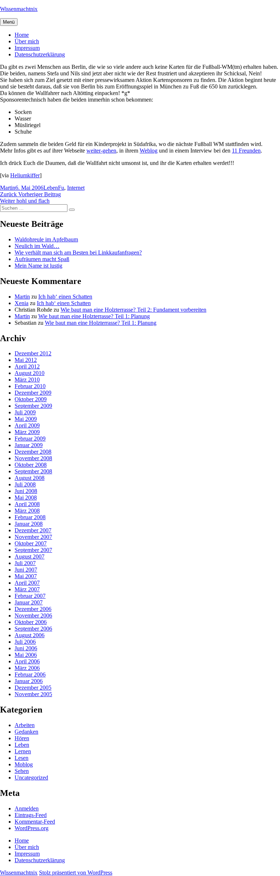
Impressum (27, 48)
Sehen (22, 771)
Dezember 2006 (33, 609)
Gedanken (26, 732)
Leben (50, 188)
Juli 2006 (25, 642)
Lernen (23, 751)
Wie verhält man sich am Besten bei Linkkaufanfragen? (78, 252)
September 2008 (33, 471)
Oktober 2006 (31, 622)
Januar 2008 (29, 524)
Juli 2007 (25, 563)
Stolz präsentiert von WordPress (75, 872)
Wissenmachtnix (19, 9)
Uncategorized (31, 777)
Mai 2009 (26, 419)
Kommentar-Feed (35, 821)
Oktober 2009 (31, 399)
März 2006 (27, 668)
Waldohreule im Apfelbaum (46, 239)
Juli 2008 (25, 484)
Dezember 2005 (33, 687)
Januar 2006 (29, 681)
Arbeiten (25, 725)
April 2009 (27, 425)
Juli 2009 (25, 412)
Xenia (21, 303)
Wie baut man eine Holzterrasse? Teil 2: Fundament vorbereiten (133, 310)
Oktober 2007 (31, 543)
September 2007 (33, 550)
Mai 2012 (26, 360)
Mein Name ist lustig (38, 266)
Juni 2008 (26, 491)
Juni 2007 (26, 570)
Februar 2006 (30, 674)
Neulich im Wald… (37, 246)
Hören (22, 738)
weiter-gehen (101, 150)
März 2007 (27, 589)
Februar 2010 (30, 386)
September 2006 (33, 629)
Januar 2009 (29, 445)
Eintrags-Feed (31, 815)
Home (22, 35)
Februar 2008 (30, 517)
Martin (7, 188)
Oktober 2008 (31, 465)
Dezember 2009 (33, 393)
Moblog (24, 764)
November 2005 (33, 694)
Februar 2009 (30, 438)
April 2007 (27, 583)
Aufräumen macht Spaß (42, 259)
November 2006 (33, 615)
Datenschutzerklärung (40, 54)
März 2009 (27, 432)
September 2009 (33, 406)
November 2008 (33, 458)
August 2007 (29, 556)
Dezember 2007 (33, 530)
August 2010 (29, 373)
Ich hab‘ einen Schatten (65, 296)
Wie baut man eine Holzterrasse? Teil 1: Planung (94, 316)
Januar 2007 (29, 602)
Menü (9, 22)
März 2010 (27, 379)
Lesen (21, 758)
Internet (76, 188)
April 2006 (27, 661)
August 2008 (29, 478)
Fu (61, 188)
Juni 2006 (26, 648)
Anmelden (27, 808)
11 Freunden (246, 150)
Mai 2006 (26, 655)
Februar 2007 (30, 596)
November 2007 (33, 537)
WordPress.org (31, 828)
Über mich (27, 41)
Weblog (149, 150)
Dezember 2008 (33, 452)
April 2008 (27, 504)
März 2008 (27, 511)
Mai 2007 (26, 576)
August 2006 (29, 635)
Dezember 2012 (33, 353)
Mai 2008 (26, 497)
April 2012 (27, 366)
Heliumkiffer (25, 175)
